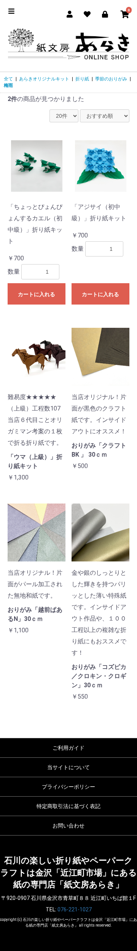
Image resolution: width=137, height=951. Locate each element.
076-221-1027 (74, 909)
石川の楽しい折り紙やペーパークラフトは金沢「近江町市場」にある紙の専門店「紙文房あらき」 (68, 872)
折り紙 (82, 79)
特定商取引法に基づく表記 (68, 806)
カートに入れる (36, 294)
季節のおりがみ (111, 79)
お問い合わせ (68, 826)
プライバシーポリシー (68, 787)
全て (8, 79)
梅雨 (8, 85)
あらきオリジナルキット (44, 79)
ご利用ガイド (68, 748)
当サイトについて (68, 767)
